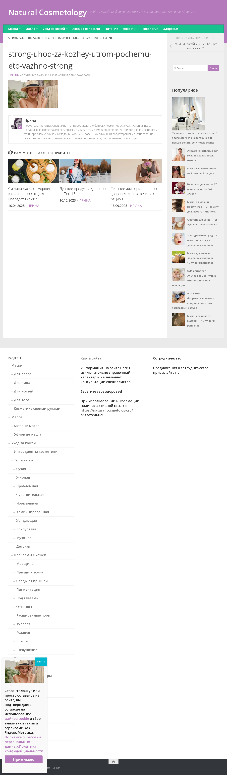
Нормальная (27, 503)
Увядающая (26, 520)
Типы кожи (23, 460)
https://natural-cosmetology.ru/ (107, 410)
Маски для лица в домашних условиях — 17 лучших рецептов (202, 257)
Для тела (21, 400)
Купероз (23, 624)
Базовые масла (27, 425)
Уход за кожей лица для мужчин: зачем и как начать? (202, 155)
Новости (129, 29)
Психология (149, 29)
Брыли (22, 641)
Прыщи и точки (30, 572)
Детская (23, 546)
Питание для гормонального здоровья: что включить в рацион (134, 194)
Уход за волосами (86, 29)
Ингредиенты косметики (35, 451)
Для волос (22, 374)
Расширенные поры (33, 615)
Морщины (25, 563)
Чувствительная (30, 494)
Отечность (25, 606)
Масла (30, 29)
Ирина (15, 75)
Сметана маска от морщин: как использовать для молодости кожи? (30, 194)
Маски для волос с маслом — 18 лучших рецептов (201, 320)
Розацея (23, 632)
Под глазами (27, 598)
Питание (111, 29)
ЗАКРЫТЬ (41, 661)
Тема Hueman (52, 767)
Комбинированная (32, 512)
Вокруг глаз (26, 529)
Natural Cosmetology (47, 12)
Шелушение (26, 650)
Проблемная (27, 486)
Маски (13, 29)
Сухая (21, 469)
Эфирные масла (27, 434)
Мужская (24, 538)
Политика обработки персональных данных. (23, 742)
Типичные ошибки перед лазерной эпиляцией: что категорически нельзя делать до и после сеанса (194, 137)
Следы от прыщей (32, 581)
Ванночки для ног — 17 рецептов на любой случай (202, 188)
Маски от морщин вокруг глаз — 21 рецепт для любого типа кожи (203, 206)
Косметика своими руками (37, 408)
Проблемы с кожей (30, 555)
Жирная (23, 477)
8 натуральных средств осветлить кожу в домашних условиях (202, 240)
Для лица (22, 382)
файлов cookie (17, 718)
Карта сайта (91, 358)
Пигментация (28, 589)
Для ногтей (23, 391)
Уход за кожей (54, 29)
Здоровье (170, 29)
